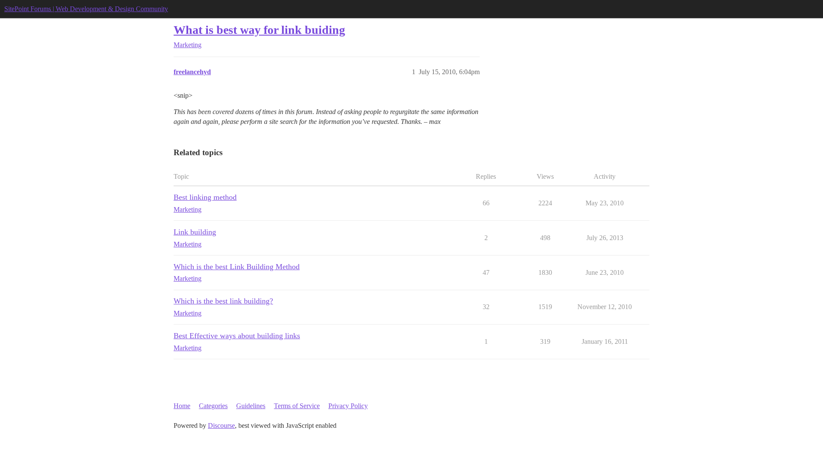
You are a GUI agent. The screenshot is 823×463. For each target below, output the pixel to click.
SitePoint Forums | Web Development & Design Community (86, 8)
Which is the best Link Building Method (237, 266)
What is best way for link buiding (259, 29)
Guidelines (250, 405)
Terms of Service (297, 405)
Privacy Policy (348, 405)
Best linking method (205, 197)
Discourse (221, 425)
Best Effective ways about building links (237, 335)
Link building (195, 232)
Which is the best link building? (223, 301)
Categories (213, 405)
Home (182, 405)
